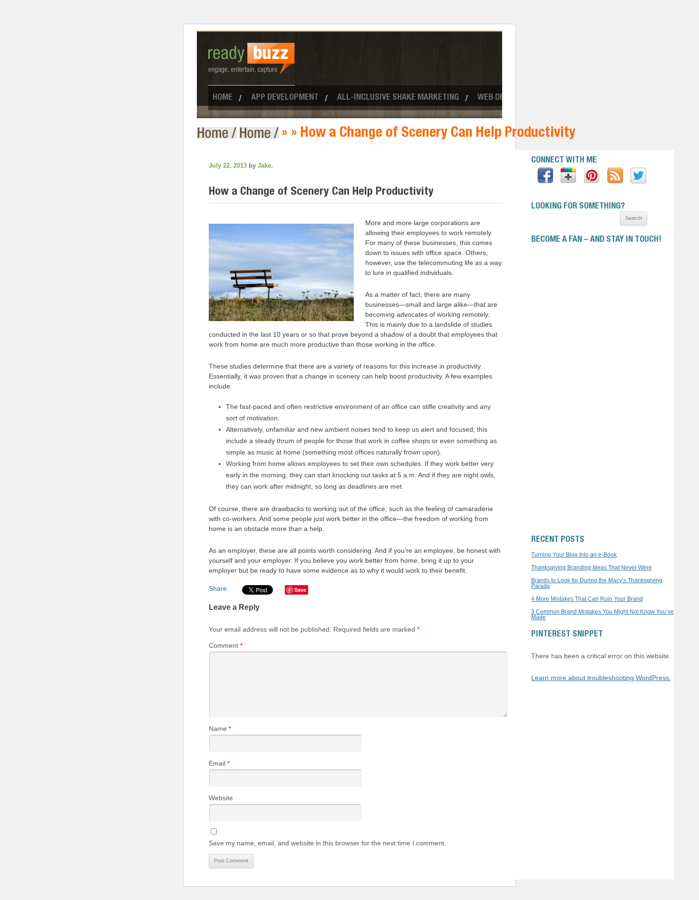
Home (223, 98)
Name (220, 728)
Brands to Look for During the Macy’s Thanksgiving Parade (596, 583)
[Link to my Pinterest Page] (592, 176)
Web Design (499, 98)
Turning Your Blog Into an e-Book (574, 554)
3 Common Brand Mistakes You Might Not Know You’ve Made (602, 614)
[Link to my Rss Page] (615, 176)
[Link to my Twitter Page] (638, 176)
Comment (226, 645)
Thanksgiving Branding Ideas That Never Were (591, 567)
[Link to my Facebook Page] (545, 176)
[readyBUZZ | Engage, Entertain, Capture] (251, 70)
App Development (285, 98)
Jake (264, 165)
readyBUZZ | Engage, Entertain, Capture (218, 133)
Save (300, 589)
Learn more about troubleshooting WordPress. (601, 678)
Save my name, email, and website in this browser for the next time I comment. (327, 843)
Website (221, 798)
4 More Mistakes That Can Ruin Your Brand (587, 599)
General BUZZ (260, 133)
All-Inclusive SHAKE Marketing (398, 98)
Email (219, 763)
